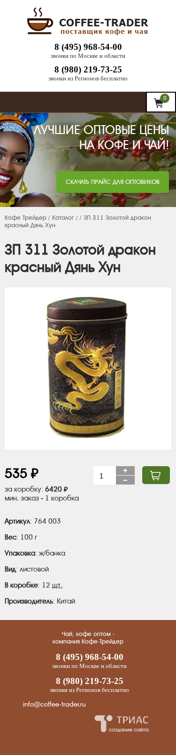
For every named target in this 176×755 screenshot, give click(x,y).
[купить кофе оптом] (88, 35)
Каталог (63, 217)
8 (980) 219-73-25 (88, 69)
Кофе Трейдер (25, 217)
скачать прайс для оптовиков (113, 181)
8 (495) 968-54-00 (88, 47)
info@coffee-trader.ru (54, 704)
